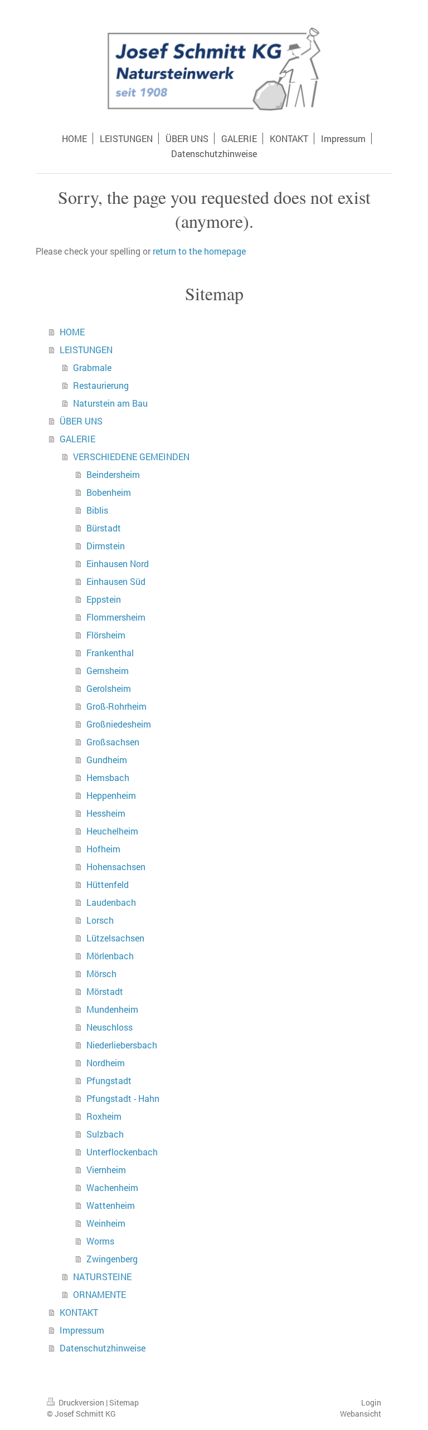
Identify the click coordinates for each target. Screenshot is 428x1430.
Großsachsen (112, 742)
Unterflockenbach (122, 1152)
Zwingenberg (112, 1259)
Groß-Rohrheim (116, 706)
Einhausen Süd (115, 581)
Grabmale (92, 367)
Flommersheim (115, 617)
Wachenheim (112, 1187)
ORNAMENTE (99, 1294)
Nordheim (105, 1062)
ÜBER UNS (81, 421)
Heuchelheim (112, 831)
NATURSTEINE (102, 1276)
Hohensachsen (115, 866)
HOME (72, 332)
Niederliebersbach (121, 1045)
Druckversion (81, 1402)
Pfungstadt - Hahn (122, 1098)
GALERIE (77, 439)
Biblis (97, 510)
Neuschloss (109, 1027)
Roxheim (103, 1116)
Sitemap (124, 1402)
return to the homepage (199, 251)
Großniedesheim (118, 724)
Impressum (82, 1330)
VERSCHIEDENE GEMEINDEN (131, 456)
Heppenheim (111, 795)
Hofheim (103, 849)
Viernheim (106, 1169)
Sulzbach (105, 1134)
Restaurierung (101, 385)
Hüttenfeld (107, 884)
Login (371, 1402)
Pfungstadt (109, 1080)
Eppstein (103, 599)
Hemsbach (107, 777)
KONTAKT (79, 1312)
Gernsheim (107, 670)
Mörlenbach (110, 956)
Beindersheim (113, 474)
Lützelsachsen (115, 938)
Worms (100, 1241)
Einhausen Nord (117, 563)
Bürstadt (103, 528)
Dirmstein (105, 545)
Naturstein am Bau (110, 403)
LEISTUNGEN (86, 349)
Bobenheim (108, 492)
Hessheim (105, 813)
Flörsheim (105, 635)
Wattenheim (110, 1205)
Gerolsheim (108, 688)
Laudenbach (111, 902)
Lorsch (100, 920)
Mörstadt (104, 991)
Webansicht (360, 1413)
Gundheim (106, 759)
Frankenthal (110, 652)
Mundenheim (112, 1009)
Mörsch (101, 973)
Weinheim (105, 1223)
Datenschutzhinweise (102, 1348)
